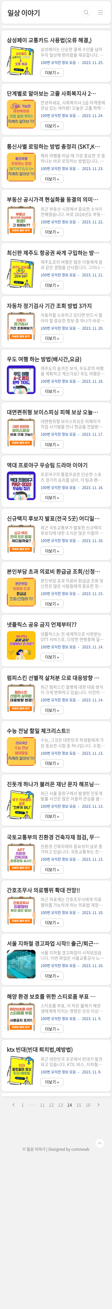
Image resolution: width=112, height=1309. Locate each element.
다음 (98, 1104)
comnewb (80, 1149)
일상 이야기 (23, 12)
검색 (86, 12)
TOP (100, 1143)
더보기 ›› (52, 72)
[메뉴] (100, 12)
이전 (13, 1104)
